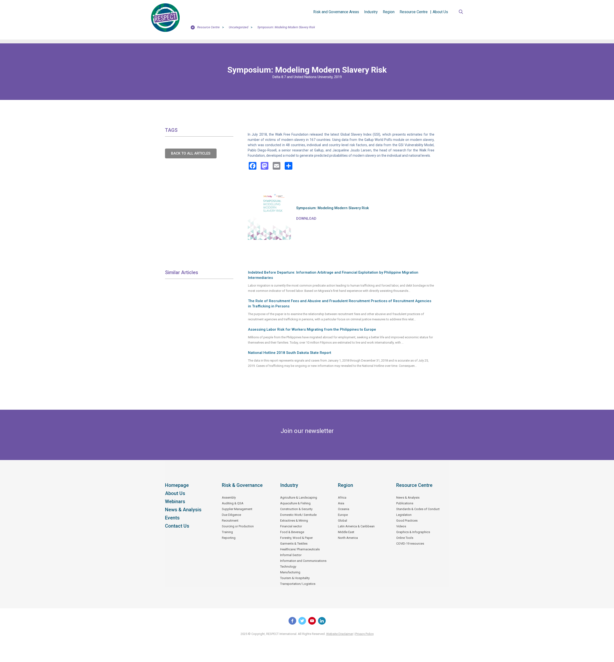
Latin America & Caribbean (356, 526)
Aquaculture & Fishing (295, 503)
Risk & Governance (242, 485)
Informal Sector (290, 555)
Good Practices (407, 520)
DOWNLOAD (306, 218)
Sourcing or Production (238, 526)
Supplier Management (237, 509)
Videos (401, 526)
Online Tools (404, 538)
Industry (371, 12)
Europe (343, 515)
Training (227, 532)
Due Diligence (231, 515)
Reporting (229, 538)
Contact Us (177, 526)
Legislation (404, 515)
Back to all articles (190, 153)
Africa (342, 497)
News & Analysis (183, 509)
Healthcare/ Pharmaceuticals (300, 549)
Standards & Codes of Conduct (418, 509)
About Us (440, 12)
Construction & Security (296, 509)
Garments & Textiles (293, 543)
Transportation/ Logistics (297, 584)
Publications (404, 503)
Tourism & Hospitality (295, 578)
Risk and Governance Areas (336, 12)
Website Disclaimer (339, 634)
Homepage (177, 485)
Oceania (343, 509)
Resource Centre (414, 12)
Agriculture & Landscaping (298, 497)
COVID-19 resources (410, 543)
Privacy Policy (364, 634)
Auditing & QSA (232, 503)
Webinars (175, 501)
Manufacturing (290, 572)
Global (342, 520)
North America (348, 538)
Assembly (229, 497)
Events (172, 518)
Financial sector (291, 526)
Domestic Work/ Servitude (298, 515)
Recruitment (230, 520)
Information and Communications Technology (303, 563)
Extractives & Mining (294, 520)
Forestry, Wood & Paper (296, 538)
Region (389, 12)
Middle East (346, 532)
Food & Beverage (292, 532)
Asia (341, 503)
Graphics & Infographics (413, 532)
